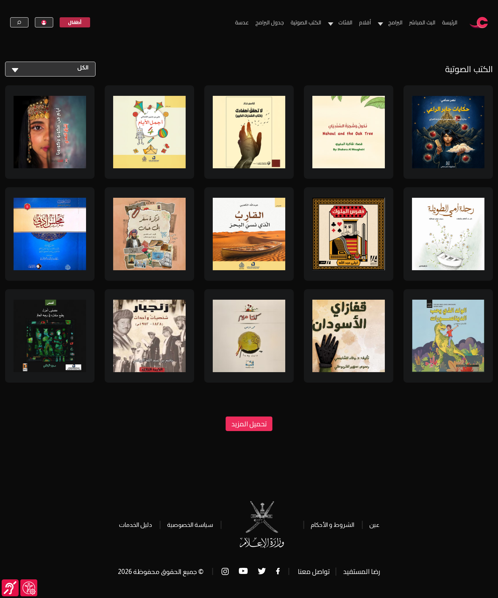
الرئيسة (449, 22)
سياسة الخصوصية (190, 524)
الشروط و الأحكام (332, 524)
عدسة (242, 22)
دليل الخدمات (135, 524)
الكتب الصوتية (306, 22)
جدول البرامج (269, 22)
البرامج (395, 22)
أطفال (75, 22)
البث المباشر (422, 22)
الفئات (345, 22)
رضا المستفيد (361, 571)
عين (374, 524)
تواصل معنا (314, 571)
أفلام (365, 22)
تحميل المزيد (249, 424)
